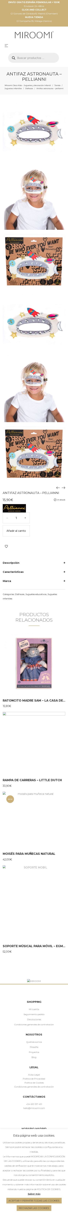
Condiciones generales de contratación (34, 1024)
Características (13, 572)
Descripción (11, 562)
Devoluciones (34, 1019)
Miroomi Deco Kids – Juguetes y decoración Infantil (28, 85)
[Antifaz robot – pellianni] (58, 488)
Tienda (57, 85)
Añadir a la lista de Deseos (6, 546)
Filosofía (34, 1047)
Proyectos (34, 1052)
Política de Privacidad (34, 1078)
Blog (34, 1057)
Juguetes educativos (35, 594)
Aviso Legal (34, 1074)
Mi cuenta (34, 1009)
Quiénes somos (34, 1042)
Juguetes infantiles (13, 88)
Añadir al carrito (16, 530)
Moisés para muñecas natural (29, 854)
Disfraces (29, 88)
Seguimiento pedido (34, 1014)
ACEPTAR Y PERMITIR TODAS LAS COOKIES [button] (34, 1200)
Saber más (34, 1194)
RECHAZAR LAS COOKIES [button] (34, 1208)
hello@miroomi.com (34, 1108)
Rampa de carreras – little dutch (32, 780)
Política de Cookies (34, 1082)
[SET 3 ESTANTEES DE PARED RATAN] (63, 488)
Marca (7, 581)
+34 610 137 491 (34, 1104)
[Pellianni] (14, 508)
